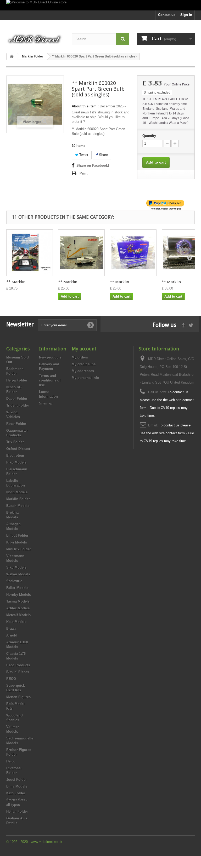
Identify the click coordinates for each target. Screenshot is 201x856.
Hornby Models (18, 595)
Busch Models (17, 506)
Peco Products (18, 665)
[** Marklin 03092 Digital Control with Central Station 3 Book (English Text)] (29, 252)
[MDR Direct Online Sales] (35, 37)
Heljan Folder (17, 811)
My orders (80, 357)
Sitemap (45, 403)
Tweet (83, 155)
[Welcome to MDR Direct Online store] (100, 5)
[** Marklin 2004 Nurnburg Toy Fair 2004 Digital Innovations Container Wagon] (81, 252)
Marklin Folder (18, 499)
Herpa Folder (16, 380)
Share (103, 155)
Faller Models (17, 588)
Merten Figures (18, 697)
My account (84, 348)
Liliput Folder (17, 535)
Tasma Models (18, 601)
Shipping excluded (157, 92)
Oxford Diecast (18, 449)
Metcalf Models (18, 615)
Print (83, 173)
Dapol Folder (16, 399)
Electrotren (15, 456)
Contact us (166, 15)
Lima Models (16, 786)
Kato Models (16, 622)
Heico (10, 761)
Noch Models (16, 492)
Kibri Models (16, 542)
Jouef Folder (16, 780)
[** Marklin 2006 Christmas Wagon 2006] (133, 252)
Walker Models (18, 574)
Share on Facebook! (92, 165)
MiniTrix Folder (18, 549)
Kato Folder (15, 793)
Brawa (11, 629)
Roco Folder (16, 424)
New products (50, 357)
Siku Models (16, 567)
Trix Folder (15, 442)
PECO (11, 679)
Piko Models (16, 462)
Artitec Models (18, 608)
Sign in (186, 15)
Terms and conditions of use (49, 380)
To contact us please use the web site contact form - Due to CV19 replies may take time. (167, 433)
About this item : (85, 106)
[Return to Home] (12, 56)
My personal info (85, 378)
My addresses (83, 371)
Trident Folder (17, 405)
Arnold (11, 635)
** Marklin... (17, 282)
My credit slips (84, 364)
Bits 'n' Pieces (17, 672)
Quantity (149, 136)
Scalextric (14, 581)
